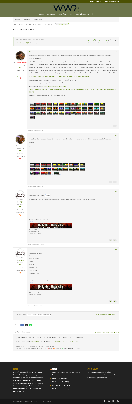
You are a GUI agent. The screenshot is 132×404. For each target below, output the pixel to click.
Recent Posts (38, 19)
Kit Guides (51, 14)
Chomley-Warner (21, 62)
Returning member (59, 378)
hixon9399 (35, 342)
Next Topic (112, 314)
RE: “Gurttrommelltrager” (61, 385)
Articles (62, 14)
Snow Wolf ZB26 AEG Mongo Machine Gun (64, 342)
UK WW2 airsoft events (79, 14)
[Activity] (20, 67)
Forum (41, 14)
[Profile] (19, 67)
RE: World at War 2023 (60, 382)
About (98, 1)
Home (92, 1)
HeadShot (21, 146)
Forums (17, 19)
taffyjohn (27, 43)
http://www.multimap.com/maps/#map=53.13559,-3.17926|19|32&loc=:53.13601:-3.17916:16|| (59, 76)
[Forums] (15, 24)
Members (27, 19)
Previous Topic (102, 314)
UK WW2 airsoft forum (111, 1)
